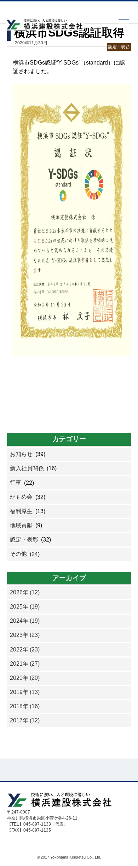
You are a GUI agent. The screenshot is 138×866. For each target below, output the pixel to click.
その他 (18, 554)
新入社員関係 (27, 468)
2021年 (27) (25, 664)
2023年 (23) (25, 635)
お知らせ (21, 454)
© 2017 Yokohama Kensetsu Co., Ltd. (69, 857)
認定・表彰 (119, 46)
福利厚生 (21, 511)
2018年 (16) (25, 706)
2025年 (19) (25, 607)
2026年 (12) (25, 592)
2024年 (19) (25, 621)
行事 (15, 482)
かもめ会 (21, 497)
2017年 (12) (25, 720)
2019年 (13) (25, 692)
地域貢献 (21, 525)
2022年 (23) (25, 649)
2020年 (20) (25, 678)
